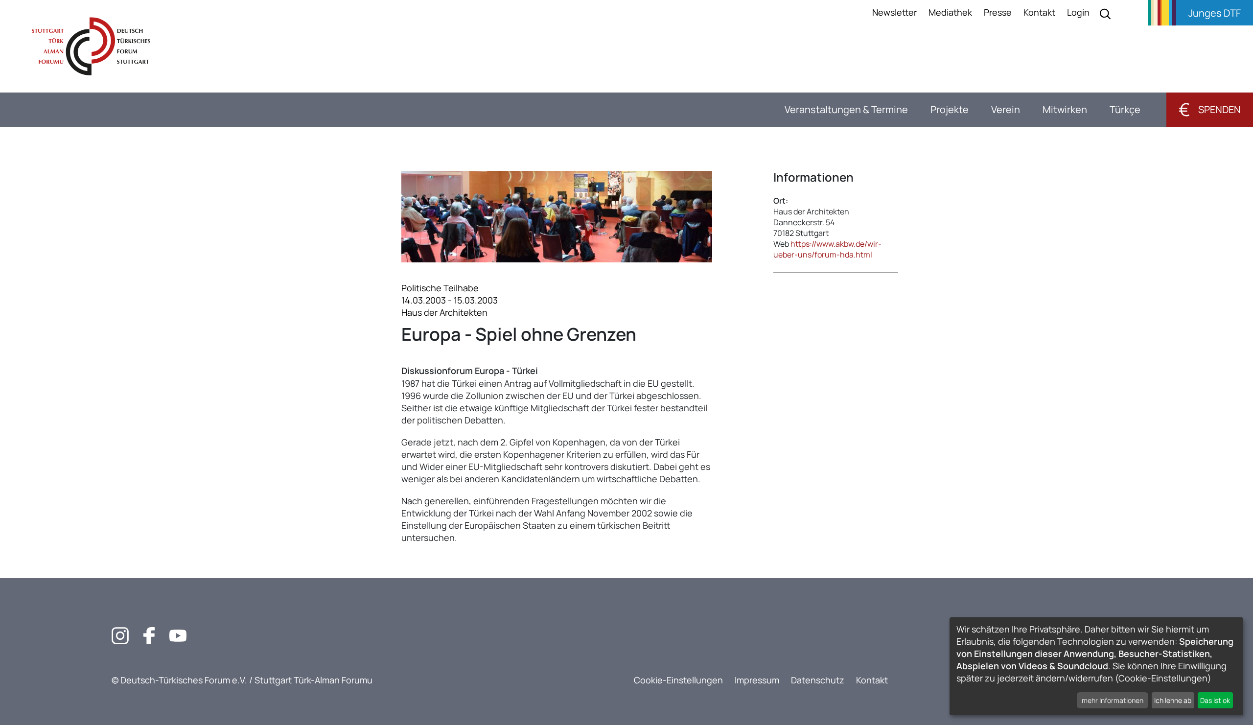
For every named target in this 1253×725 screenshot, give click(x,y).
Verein (1005, 109)
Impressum (757, 680)
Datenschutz (817, 680)
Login (1078, 12)
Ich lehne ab (1172, 700)
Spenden (1210, 109)
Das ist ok (1215, 700)
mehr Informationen (1112, 700)
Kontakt (1039, 12)
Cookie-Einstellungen (678, 680)
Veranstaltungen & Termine (846, 109)
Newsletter (894, 12)
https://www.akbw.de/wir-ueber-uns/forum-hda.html (827, 249)
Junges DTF (1214, 13)
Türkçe (1125, 109)
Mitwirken (1065, 109)
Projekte (949, 109)
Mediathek (950, 12)
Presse (998, 12)
